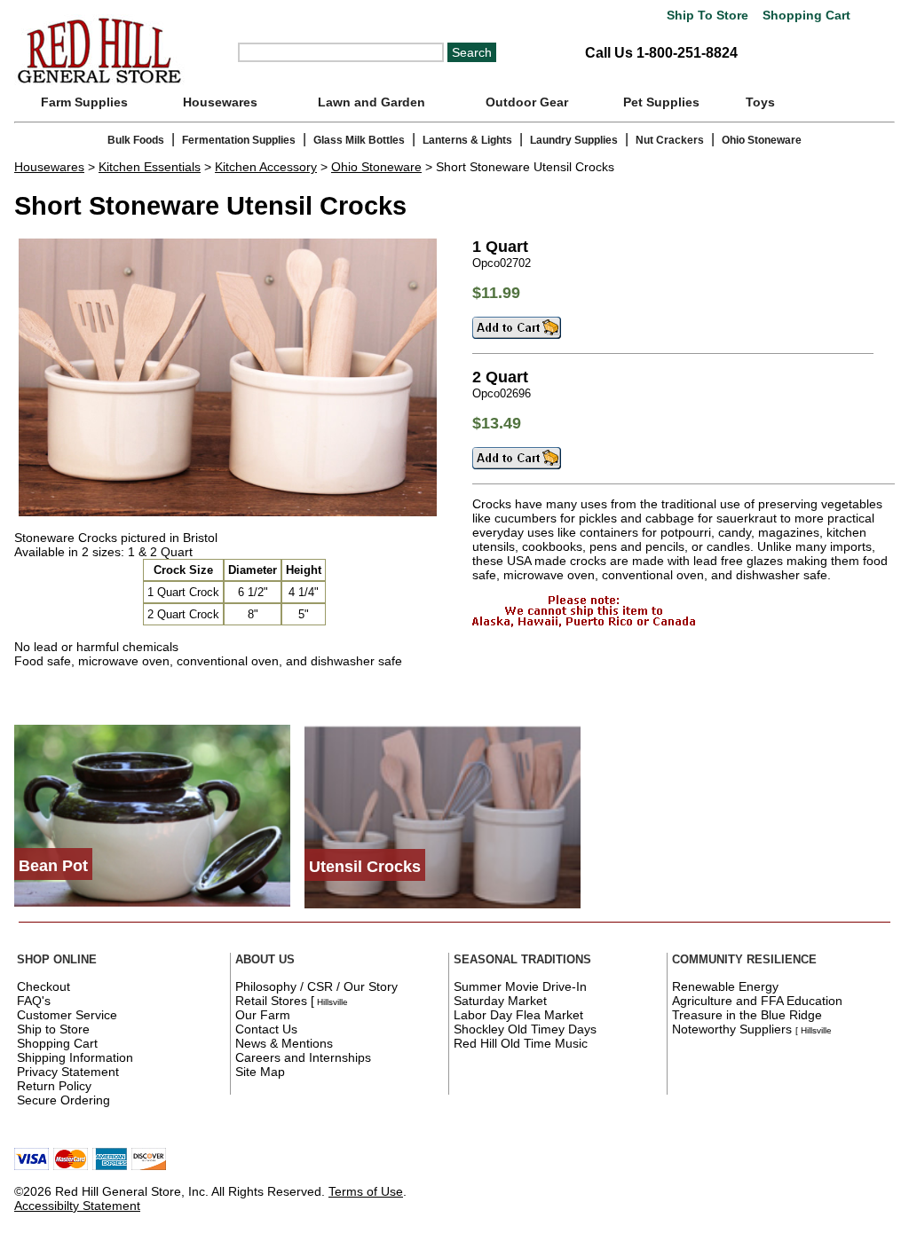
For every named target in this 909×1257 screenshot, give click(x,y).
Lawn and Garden (371, 102)
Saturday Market (500, 1001)
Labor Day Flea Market (518, 1015)
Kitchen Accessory (266, 167)
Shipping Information (75, 1057)
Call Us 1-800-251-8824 (661, 52)
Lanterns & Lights (467, 140)
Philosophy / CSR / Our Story (316, 986)
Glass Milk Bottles (359, 140)
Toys (760, 102)
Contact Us (266, 1029)
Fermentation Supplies (239, 140)
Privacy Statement (68, 1072)
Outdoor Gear (527, 102)
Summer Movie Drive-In (520, 986)
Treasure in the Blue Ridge (747, 1015)
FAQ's (34, 1001)
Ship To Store (707, 15)
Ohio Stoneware (762, 140)
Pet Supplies (661, 102)
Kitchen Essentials (150, 167)
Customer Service (67, 1015)
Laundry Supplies (574, 140)
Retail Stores (271, 1001)
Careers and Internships (303, 1057)
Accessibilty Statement (77, 1205)
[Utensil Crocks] (442, 904)
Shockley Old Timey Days (525, 1029)
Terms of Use (365, 1191)
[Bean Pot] (152, 902)
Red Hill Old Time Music (521, 1043)
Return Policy (54, 1086)
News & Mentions (284, 1043)
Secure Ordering (63, 1100)
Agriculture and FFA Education (757, 1001)
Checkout (43, 986)
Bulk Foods (135, 140)
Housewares (220, 102)
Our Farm (262, 1015)
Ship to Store (53, 1029)
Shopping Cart (804, 15)
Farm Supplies (84, 102)
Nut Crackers (670, 140)
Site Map (260, 1072)
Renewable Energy (725, 986)
